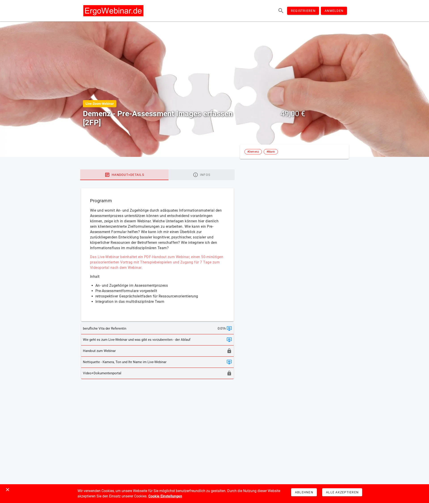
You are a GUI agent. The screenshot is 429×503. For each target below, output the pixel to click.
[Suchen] (280, 10)
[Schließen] (8, 490)
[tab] (124, 174)
